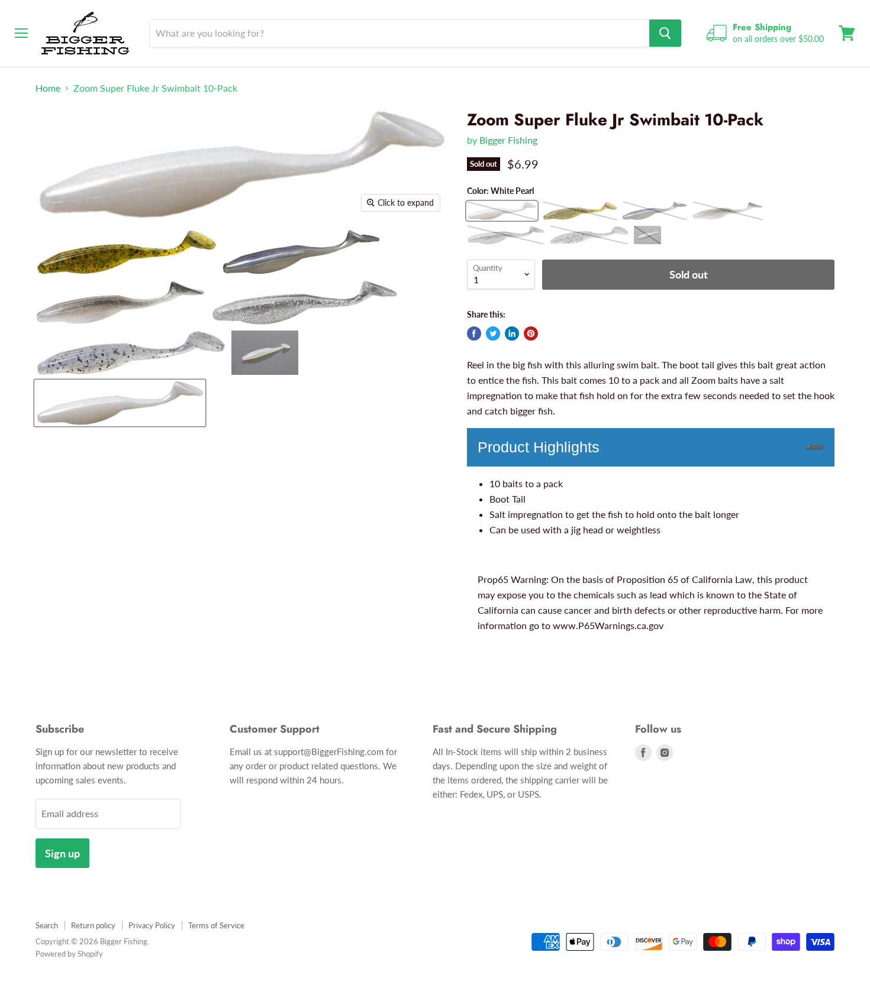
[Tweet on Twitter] (493, 333)
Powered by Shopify (69, 953)
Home (48, 88)
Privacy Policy (151, 925)
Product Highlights (539, 447)
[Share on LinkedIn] (512, 333)
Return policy (93, 925)
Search (47, 925)
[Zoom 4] (126, 252)
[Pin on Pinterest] (531, 333)
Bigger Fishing (508, 139)
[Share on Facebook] (474, 333)
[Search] (665, 33)
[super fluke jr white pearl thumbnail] (119, 403)
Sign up (62, 853)
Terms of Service (216, 925)
